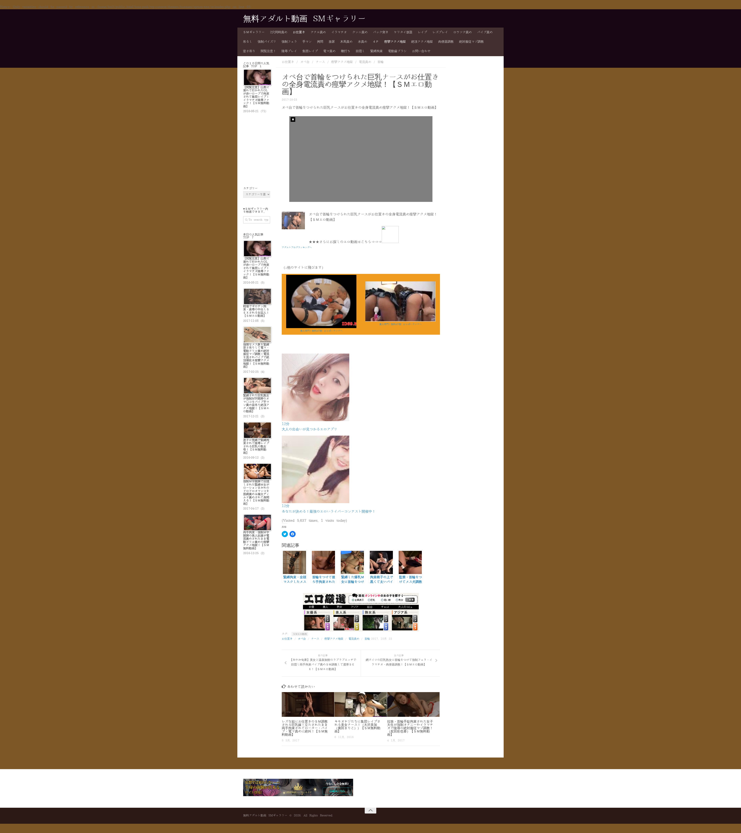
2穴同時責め (278, 32)
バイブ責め (485, 32)
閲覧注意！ (268, 51)
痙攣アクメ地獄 (395, 41)
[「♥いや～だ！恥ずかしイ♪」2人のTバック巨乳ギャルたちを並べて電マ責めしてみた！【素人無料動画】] (400, 320)
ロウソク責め (462, 32)
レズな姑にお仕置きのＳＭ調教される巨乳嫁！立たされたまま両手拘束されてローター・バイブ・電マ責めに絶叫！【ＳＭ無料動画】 (305, 728)
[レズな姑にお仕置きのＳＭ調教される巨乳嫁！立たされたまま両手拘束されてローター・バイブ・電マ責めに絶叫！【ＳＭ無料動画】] (308, 704)
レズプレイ (440, 32)
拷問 (320, 41)
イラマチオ (339, 32)
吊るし (247, 41)
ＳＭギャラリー (254, 32)
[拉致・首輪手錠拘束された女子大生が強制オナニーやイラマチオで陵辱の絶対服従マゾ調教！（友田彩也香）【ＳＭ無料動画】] (413, 704)
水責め (362, 41)
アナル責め (318, 32)
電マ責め (329, 51)
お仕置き (299, 32)
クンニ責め (360, 32)
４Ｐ (376, 41)
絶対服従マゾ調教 (471, 41)
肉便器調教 (446, 41)
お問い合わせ (421, 51)
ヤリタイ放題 (403, 32)
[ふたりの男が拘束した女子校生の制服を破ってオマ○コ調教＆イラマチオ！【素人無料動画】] (321, 327)
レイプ (422, 32)
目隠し (360, 51)
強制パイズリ (267, 41)
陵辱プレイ (289, 51)
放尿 (332, 41)
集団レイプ (310, 51)
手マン (307, 41)
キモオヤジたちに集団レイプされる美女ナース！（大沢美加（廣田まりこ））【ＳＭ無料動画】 (357, 726)
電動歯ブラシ (397, 51)
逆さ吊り (249, 51)
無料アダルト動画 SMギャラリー (304, 18)
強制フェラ (289, 41)
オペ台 (305, 62)
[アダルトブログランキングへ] (390, 242)
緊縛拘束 (376, 51)
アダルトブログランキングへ (297, 247)
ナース (320, 62)
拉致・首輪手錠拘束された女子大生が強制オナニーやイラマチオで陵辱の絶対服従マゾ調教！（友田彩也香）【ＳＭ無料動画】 (410, 728)
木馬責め (346, 41)
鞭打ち (345, 51)
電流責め (365, 62)
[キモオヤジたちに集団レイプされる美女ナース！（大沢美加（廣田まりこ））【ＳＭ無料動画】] (360, 704)
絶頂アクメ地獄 (422, 41)
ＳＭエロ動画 (300, 634)
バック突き (380, 32)
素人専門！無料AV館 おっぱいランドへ (321, 330)
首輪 (380, 62)
